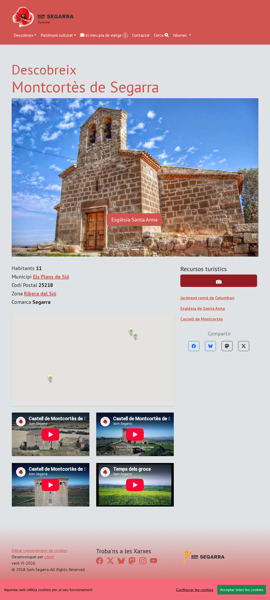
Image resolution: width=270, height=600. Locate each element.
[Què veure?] (218, 122)
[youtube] (153, 402)
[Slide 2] (144, 91)
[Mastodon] (227, 188)
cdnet (49, 398)
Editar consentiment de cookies (39, 392)
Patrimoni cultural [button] (57, 35)
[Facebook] (193, 188)
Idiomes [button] (180, 35)
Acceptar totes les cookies (241, 590)
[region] (135, 589)
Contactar (141, 35)
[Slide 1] (135, 91)
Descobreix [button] (23, 35)
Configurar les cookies (194, 590)
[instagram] (142, 402)
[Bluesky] (210, 188)
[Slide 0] (125, 91)
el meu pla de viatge (105, 35)
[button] (50, 220)
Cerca (159, 35)
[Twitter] (243, 188)
